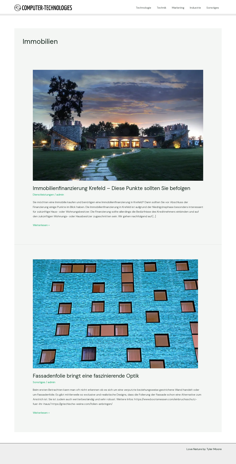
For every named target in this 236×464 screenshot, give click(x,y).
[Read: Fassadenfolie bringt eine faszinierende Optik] (115, 313)
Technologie (143, 7)
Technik (161, 7)
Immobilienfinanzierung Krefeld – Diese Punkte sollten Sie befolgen (111, 188)
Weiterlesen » (41, 225)
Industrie (195, 7)
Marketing (178, 7)
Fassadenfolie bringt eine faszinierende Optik (86, 375)
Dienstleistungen (43, 194)
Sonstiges (212, 7)
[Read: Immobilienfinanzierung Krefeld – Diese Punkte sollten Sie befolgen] (118, 125)
